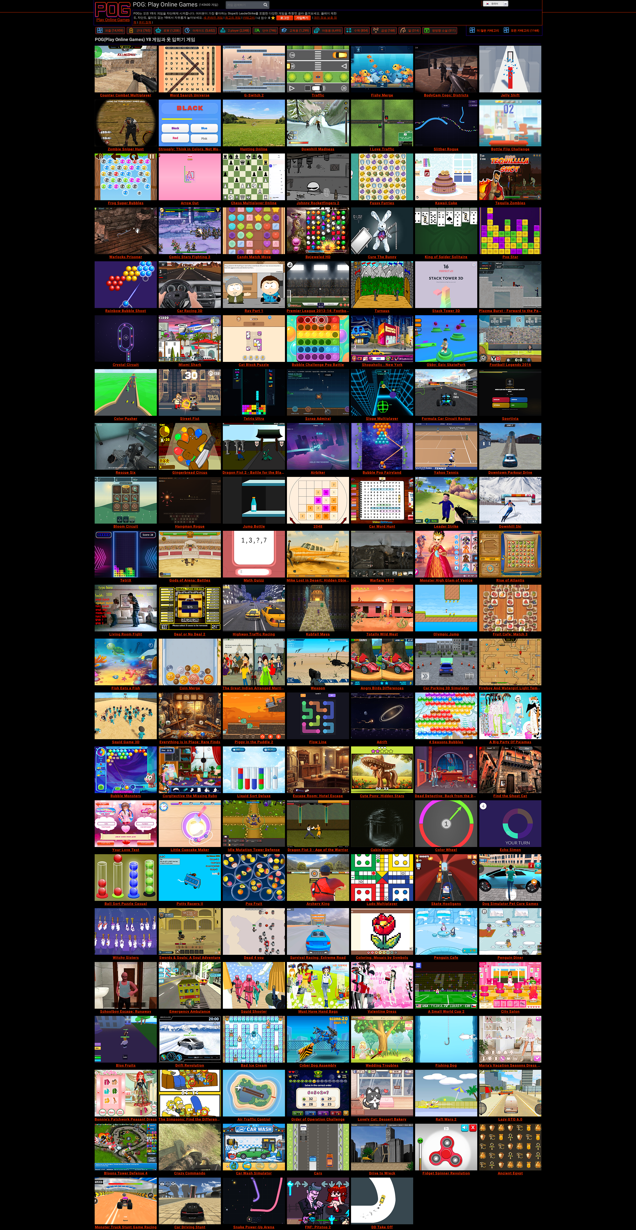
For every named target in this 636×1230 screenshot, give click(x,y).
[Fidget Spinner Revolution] (446, 1147)
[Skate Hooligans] (446, 877)
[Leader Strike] (446, 500)
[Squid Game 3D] (125, 715)
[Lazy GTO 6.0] (510, 1093)
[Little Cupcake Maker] (190, 823)
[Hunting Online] (254, 123)
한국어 (494, 3)
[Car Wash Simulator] (254, 1147)
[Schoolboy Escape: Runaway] (125, 985)
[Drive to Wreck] (382, 1147)
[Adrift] (382, 715)
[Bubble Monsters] (125, 769)
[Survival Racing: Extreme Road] (318, 931)
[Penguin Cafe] (446, 931)
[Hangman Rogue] (190, 500)
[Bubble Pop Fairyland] (382, 446)
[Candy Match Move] (254, 230)
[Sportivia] (510, 392)
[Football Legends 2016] (510, 338)
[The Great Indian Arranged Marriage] (254, 662)
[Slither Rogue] (446, 123)
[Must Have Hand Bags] (318, 985)
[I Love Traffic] (382, 123)
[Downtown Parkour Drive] (510, 446)
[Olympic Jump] (446, 608)
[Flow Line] (318, 715)
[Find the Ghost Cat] (510, 769)
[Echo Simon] (510, 823)
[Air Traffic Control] (254, 1093)
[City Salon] (510, 985)
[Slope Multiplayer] (382, 392)
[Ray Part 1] (254, 284)
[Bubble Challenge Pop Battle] (318, 338)
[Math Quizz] (254, 554)
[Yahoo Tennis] (446, 446)
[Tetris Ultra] (254, 392)
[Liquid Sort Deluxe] (254, 769)
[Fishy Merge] (382, 69)
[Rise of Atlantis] (510, 554)
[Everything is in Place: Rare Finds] (190, 715)
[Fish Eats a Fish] (125, 662)
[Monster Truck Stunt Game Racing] (125, 1201)
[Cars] (318, 1147)
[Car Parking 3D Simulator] (446, 662)
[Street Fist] (190, 392)
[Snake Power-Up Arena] (254, 1201)
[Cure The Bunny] (382, 230)
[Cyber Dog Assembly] (318, 1039)
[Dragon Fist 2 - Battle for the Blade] (254, 446)
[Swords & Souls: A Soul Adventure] (190, 931)
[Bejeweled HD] (318, 230)
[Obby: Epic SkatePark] (446, 338)
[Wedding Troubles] (382, 1039)
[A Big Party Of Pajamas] (510, 715)
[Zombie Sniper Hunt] (125, 123)
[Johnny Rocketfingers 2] (318, 176)
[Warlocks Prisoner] (125, 230)
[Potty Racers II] (190, 877)
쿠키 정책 (145, 22)
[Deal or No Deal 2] (190, 608)
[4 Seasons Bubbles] (446, 715)
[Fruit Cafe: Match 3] (510, 608)
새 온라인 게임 (213, 17)
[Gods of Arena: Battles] (190, 554)
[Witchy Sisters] (125, 931)
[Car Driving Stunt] (190, 1201)
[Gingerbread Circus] (190, 446)
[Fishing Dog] (446, 1039)
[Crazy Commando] (190, 1147)
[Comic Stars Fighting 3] (190, 230)
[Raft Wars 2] (446, 1093)
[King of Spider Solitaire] (446, 230)
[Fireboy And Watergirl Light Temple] (510, 662)
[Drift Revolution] (190, 1039)
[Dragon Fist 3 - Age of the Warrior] (318, 823)
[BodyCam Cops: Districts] (446, 69)
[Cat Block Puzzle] (254, 338)
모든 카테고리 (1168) (525, 30)
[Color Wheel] (446, 823)
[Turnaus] (382, 284)
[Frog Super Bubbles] (125, 176)
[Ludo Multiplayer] (382, 877)
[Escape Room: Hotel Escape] (318, 769)
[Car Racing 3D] (190, 284)
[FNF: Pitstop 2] (318, 1201)
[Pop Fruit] (254, 877)
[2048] (318, 500)
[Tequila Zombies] (510, 176)
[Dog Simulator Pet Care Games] (510, 877)
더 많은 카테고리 (488, 30)
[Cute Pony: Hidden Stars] (382, 769)
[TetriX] (125, 554)
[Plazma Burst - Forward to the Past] (510, 284)
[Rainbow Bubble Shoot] (125, 284)
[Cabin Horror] (382, 823)
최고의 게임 (233, 17)
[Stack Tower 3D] (446, 284)
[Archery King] (318, 877)
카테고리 (249, 17)
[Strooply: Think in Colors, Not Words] (190, 123)
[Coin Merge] (190, 662)
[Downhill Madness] (318, 123)
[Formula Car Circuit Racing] (446, 392)
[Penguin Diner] (510, 931)
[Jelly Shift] (510, 69)
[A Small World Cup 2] (446, 985)
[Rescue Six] (125, 446)
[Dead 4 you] (254, 931)
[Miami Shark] (190, 338)
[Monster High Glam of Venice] (446, 554)
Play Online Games (113, 19)
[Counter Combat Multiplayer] (125, 69)
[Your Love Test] (125, 823)
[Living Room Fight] (125, 608)
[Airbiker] (318, 446)
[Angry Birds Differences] (382, 662)
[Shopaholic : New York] (382, 338)
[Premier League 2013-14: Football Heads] (318, 284)
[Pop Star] (510, 230)
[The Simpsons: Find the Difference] (190, 1093)
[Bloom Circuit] (125, 500)
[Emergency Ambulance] (190, 985)
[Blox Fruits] (125, 1039)
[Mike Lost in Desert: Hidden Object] (318, 554)
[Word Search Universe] (190, 69)
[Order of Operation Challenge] (318, 1093)
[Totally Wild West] (382, 608)
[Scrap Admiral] (318, 392)
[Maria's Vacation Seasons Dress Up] (510, 1039)
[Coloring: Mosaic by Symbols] (382, 931)
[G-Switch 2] (254, 69)
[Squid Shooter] (254, 985)
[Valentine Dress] (382, 985)
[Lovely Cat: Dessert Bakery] (382, 1093)
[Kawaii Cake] (446, 176)
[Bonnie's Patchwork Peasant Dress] (125, 1093)
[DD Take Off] (382, 1201)
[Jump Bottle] (254, 500)
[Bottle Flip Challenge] (510, 123)
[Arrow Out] (190, 176)
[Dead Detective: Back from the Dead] (446, 769)
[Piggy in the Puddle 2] (254, 715)
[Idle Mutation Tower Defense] (254, 823)
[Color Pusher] (125, 392)
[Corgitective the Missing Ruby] (190, 769)
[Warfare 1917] (382, 554)
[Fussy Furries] (382, 176)
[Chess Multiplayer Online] (254, 176)
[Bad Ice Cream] (254, 1039)
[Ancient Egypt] (510, 1147)
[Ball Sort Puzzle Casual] (125, 877)
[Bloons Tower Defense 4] (125, 1147)
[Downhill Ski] (510, 500)
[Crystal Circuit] (125, 338)
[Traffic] (318, 69)
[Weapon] (318, 662)
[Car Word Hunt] (382, 500)
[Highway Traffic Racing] (254, 608)
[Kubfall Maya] (318, 608)
